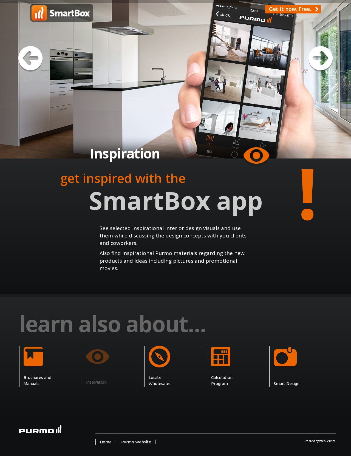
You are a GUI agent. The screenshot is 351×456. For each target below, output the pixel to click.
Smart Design (286, 383)
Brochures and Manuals (37, 380)
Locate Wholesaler (160, 380)
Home (106, 442)
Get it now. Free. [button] (292, 9)
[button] (30, 59)
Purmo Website (136, 442)
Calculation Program (222, 380)
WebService (327, 441)
